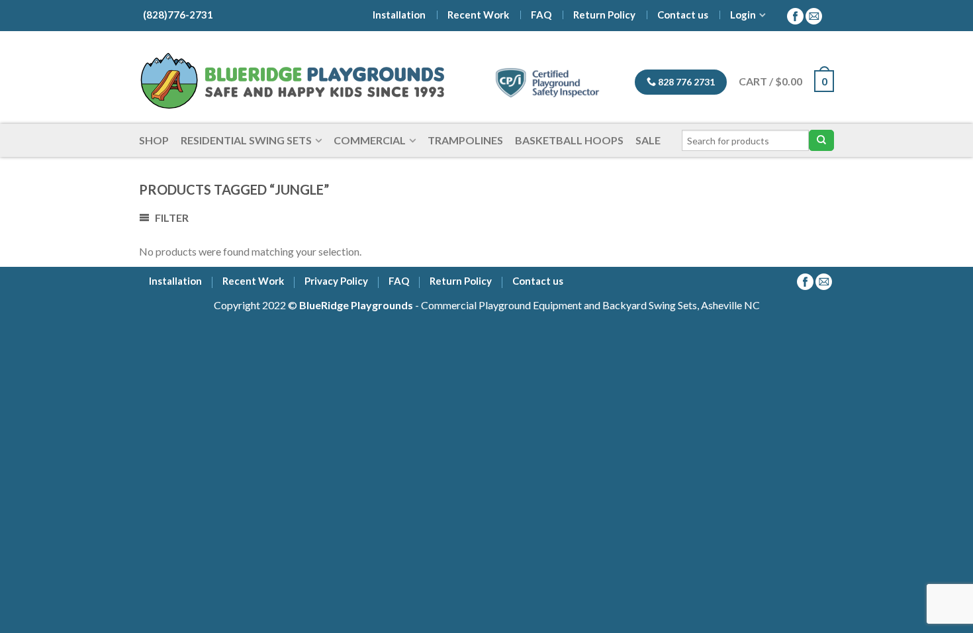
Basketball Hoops (569, 140)
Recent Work (478, 15)
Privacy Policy (336, 282)
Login (743, 15)
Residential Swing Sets (246, 140)
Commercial (370, 140)
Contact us (682, 15)
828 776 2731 (685, 81)
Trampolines (465, 140)
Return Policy (604, 15)
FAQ (541, 15)
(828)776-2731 (176, 15)
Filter (171, 217)
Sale (648, 140)
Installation (399, 15)
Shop (154, 140)
